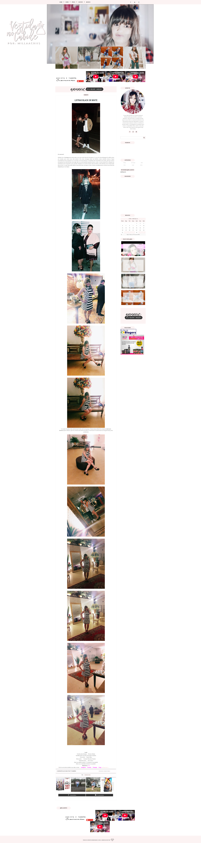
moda (133, 165)
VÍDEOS (73, 2)
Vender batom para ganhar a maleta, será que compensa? (133, 249)
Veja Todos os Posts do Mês (133, 234)
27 (129, 232)
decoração (133, 162)
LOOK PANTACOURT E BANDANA (133, 297)
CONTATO (80, 2)
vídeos (141, 165)
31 (143, 232)
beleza (124, 162)
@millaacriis (123, 172)
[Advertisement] (133, 202)
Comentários (72, 795)
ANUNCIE (88, 2)
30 (140, 232)
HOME (61, 2)
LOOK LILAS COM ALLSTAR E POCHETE (133, 265)
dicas (142, 162)
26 (126, 232)
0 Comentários (100, 795)
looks (125, 165)
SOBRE (67, 2)
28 (133, 232)
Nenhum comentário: (104, 771)
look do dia (87, 774)
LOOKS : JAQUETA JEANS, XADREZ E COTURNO (133, 281)
